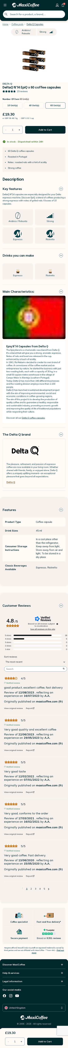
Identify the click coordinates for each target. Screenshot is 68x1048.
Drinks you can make (18, 255)
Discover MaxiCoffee (14, 964)
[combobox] (34, 14)
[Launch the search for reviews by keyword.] (63, 669)
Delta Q (10, 482)
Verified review (13, 682)
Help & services (11, 973)
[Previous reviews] (23, 888)
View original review (13, 708)
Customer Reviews (17, 605)
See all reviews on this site (42, 629)
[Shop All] (5, 5)
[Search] (6, 14)
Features (9, 510)
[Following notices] (49, 889)
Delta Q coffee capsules (33, 418)
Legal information (12, 981)
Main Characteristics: (18, 291)
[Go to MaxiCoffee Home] (25, 5)
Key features (12, 189)
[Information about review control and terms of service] (57, 624)
